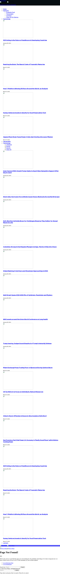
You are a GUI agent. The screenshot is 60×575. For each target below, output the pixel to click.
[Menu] (0, 6)
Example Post (10, 12)
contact (5, 543)
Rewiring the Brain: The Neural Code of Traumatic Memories (24, 64)
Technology (6, 19)
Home (5, 9)
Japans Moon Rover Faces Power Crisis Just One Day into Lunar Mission (28, 137)
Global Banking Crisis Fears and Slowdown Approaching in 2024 (25, 271)
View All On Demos (12, 17)
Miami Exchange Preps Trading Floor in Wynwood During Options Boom (27, 368)
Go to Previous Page (8, 563)
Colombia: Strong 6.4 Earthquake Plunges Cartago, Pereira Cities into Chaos (29, 247)
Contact (8, 15)
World (8, 146)
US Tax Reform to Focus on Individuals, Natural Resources (23, 392)
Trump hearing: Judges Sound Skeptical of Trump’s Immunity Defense (27, 343)
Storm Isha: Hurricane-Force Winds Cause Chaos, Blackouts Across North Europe (31, 197)
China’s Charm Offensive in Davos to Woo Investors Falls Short (25, 416)
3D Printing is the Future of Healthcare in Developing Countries (25, 40)
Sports (8, 148)
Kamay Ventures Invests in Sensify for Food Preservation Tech (24, 113)
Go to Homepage (7, 564)
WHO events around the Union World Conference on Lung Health (25, 319)
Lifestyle (9, 145)
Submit (17, 570)
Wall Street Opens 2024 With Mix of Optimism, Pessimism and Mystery (27, 295)
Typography (9, 14)
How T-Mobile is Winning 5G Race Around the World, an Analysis (25, 89)
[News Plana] (7, 545)
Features (6, 10)
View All (8, 149)
